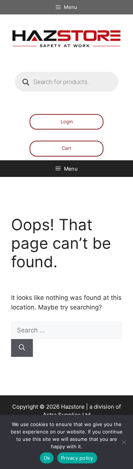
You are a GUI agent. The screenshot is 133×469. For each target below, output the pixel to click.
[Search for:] (66, 330)
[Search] (22, 348)
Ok (47, 458)
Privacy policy (77, 458)
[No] (123, 442)
